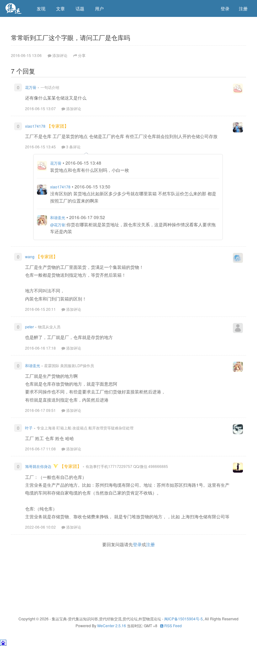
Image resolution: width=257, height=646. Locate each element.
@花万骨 (57, 224)
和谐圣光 (57, 217)
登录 (225, 8)
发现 (41, 8)
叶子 (29, 427)
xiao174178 (35, 126)
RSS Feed (172, 625)
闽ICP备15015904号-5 (183, 618)
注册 (243, 8)
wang (29, 256)
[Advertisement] (128, 581)
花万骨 (30, 87)
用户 (99, 8)
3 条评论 (73, 146)
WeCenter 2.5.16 (111, 625)
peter (29, 326)
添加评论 (73, 108)
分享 (82, 55)
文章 (60, 8)
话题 (80, 8)
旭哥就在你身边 (38, 466)
